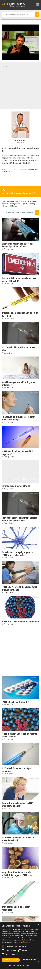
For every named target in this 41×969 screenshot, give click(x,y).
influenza (4, 169)
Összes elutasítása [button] (30, 960)
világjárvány (6, 206)
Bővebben (26, 942)
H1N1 (10, 169)
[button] (20, 965)
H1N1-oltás (14, 206)
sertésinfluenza (7, 171)
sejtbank (24, 204)
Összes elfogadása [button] (10, 960)
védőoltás (5, 204)
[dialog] (20, 945)
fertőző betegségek (20, 169)
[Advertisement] (20, 88)
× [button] (38, 925)
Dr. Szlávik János (33, 169)
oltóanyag (32, 204)
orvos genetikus (15, 204)
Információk (5, 193)
